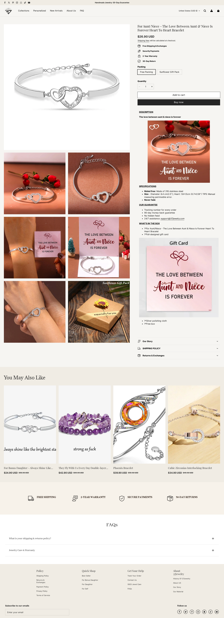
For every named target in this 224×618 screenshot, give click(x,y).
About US (177, 583)
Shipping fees (143, 40)
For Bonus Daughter (90, 580)
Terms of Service (43, 595)
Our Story (177, 587)
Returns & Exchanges (40, 581)
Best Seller (86, 576)
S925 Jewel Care (134, 584)
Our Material (178, 592)
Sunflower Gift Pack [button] (169, 72)
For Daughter (87, 584)
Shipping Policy (42, 576)
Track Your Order (134, 576)
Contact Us (132, 580)
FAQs (130, 589)
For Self (85, 589)
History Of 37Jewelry (181, 579)
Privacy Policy (41, 591)
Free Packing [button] (146, 72)
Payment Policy (42, 587)
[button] (205, 11)
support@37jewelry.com (172, 218)
